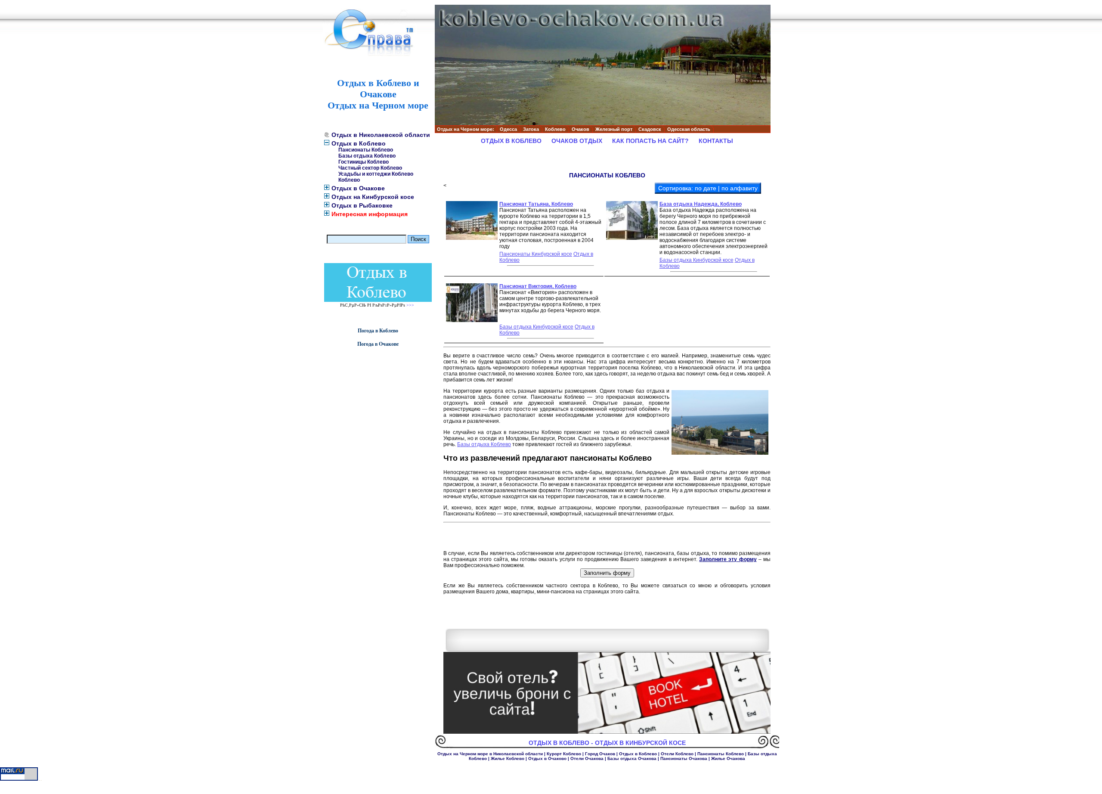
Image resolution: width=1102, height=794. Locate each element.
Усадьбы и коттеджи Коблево (375, 174)
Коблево (349, 180)
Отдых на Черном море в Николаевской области (490, 753)
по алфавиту (739, 188)
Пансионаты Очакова (683, 758)
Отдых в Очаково (547, 758)
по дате (705, 188)
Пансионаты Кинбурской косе (535, 254)
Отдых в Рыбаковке (362, 205)
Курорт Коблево (564, 753)
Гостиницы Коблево (363, 162)
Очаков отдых (576, 140)
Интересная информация (369, 214)
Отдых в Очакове (358, 188)
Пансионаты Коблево (365, 150)
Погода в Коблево (378, 331)
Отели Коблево (677, 753)
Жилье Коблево (507, 758)
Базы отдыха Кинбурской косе (696, 260)
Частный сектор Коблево (370, 168)
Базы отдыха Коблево (367, 156)
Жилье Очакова (728, 758)
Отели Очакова (587, 758)
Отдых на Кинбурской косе (372, 196)
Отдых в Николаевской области (380, 134)
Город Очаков (600, 753)
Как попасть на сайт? (650, 140)
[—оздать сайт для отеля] (607, 732)
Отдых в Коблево (358, 143)
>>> (410, 305)
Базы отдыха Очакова (631, 758)
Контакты (716, 140)
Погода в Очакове (378, 344)
